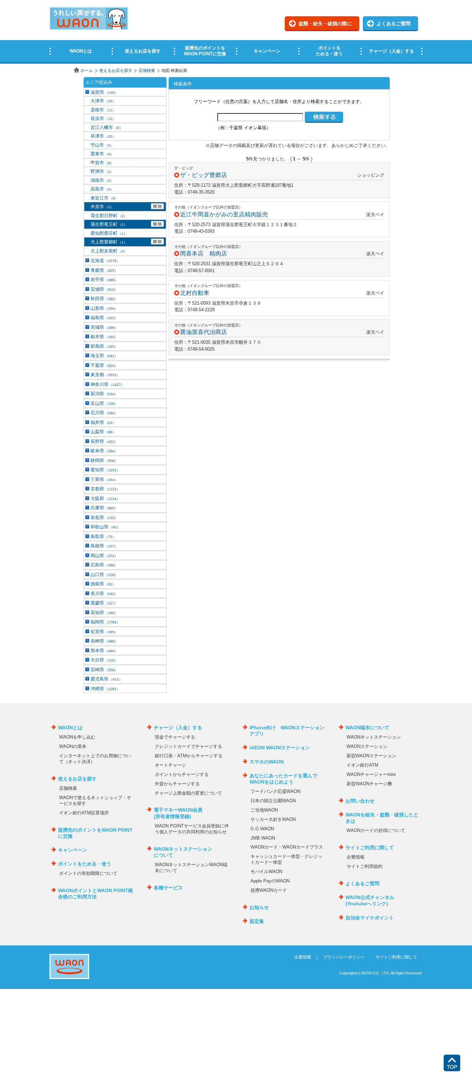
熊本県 (104, 650)
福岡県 (105, 621)
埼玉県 (104, 355)
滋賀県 (104, 92)
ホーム (87, 70)
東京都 (105, 374)
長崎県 (104, 641)
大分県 (104, 660)
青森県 (104, 270)
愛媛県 (104, 602)
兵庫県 (104, 507)
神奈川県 (107, 384)
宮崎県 (104, 669)
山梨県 (103, 431)
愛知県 (105, 469)
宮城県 (104, 289)
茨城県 (104, 327)
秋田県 (104, 298)
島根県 (104, 545)
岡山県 (104, 555)
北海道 (105, 260)
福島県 (104, 317)
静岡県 (104, 460)
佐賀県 (104, 631)
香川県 (104, 593)
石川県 (104, 412)
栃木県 (104, 336)
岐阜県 (104, 450)
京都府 (105, 488)
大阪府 (105, 498)
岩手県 (104, 279)
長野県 (104, 441)
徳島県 (103, 583)
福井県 (103, 422)
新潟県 (104, 393)
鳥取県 (103, 536)
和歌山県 (105, 526)
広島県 (104, 564)
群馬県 (104, 346)
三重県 (104, 479)
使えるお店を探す (115, 70)
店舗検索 (147, 70)
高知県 (104, 612)
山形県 (104, 308)
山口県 (104, 574)
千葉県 (104, 365)
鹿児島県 (106, 679)
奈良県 (104, 517)
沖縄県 (105, 688)
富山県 (104, 403)
